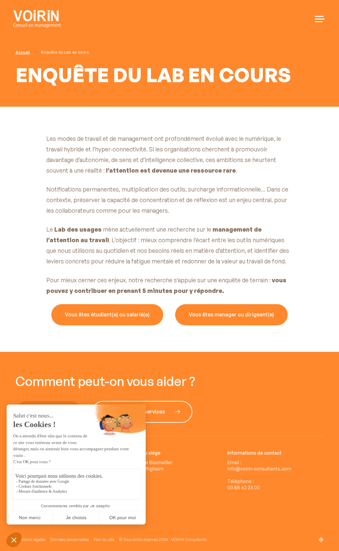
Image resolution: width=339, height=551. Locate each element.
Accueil (23, 52)
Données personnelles (69, 539)
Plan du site (104, 539)
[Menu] (320, 19)
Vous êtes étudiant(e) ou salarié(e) (107, 314)
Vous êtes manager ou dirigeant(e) (231, 314)
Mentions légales (30, 539)
